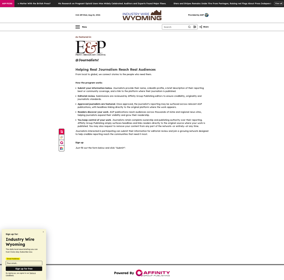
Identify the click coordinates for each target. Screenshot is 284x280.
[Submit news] (61, 131)
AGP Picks (7, 3)
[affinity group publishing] (61, 143)
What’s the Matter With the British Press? (29, 3)
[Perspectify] (61, 137)
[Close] (43, 232)
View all (278, 3)
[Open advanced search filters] (194, 26)
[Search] (189, 26)
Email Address (13, 259)
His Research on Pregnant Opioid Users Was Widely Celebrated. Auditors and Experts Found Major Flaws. (112, 3)
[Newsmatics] (61, 148)
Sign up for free (24, 268)
